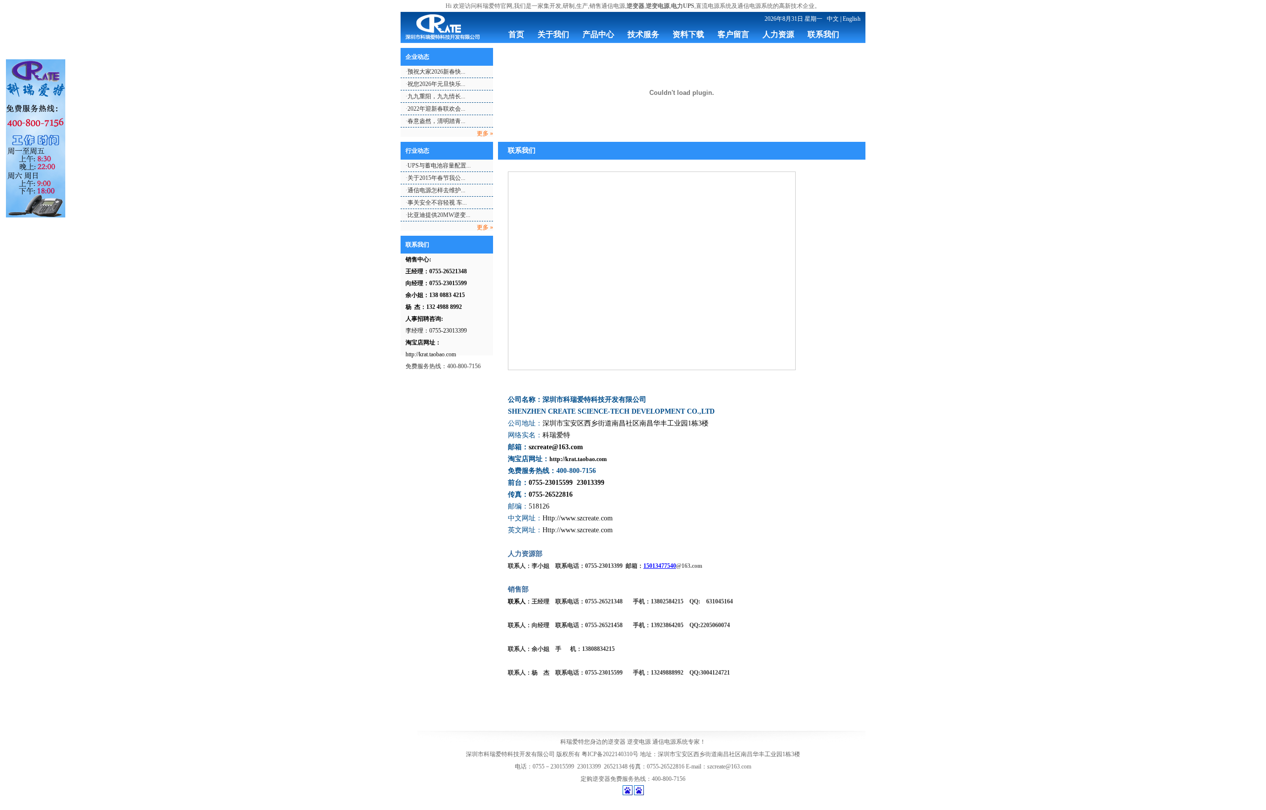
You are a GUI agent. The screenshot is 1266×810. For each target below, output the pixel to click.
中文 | (834, 18)
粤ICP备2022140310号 (610, 754)
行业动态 (417, 150)
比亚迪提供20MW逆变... (438, 215)
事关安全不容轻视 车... (437, 202)
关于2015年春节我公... (436, 177)
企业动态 (417, 56)
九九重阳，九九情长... (436, 96)
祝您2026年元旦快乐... (436, 84)
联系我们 (417, 244)
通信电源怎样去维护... (436, 190)
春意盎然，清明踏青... (436, 121)
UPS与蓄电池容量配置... (439, 165)
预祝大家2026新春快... (436, 71)
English (851, 18)
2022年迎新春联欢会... (436, 108)
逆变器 (617, 741)
